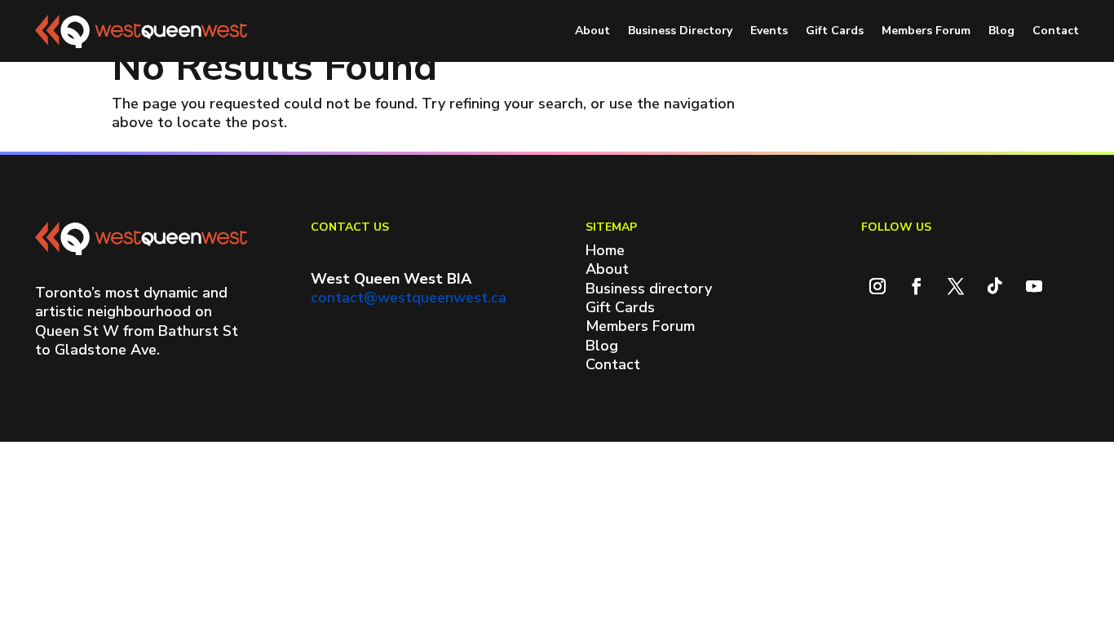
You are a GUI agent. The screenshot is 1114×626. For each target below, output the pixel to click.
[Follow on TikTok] (995, 286)
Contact (1055, 30)
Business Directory (680, 30)
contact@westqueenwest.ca (408, 297)
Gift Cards (835, 30)
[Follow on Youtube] (1034, 286)
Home (605, 250)
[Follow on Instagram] (877, 286)
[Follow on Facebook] (916, 286)
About (592, 30)
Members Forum (926, 30)
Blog (1001, 30)
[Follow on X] (955, 286)
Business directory (649, 288)
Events (769, 30)
